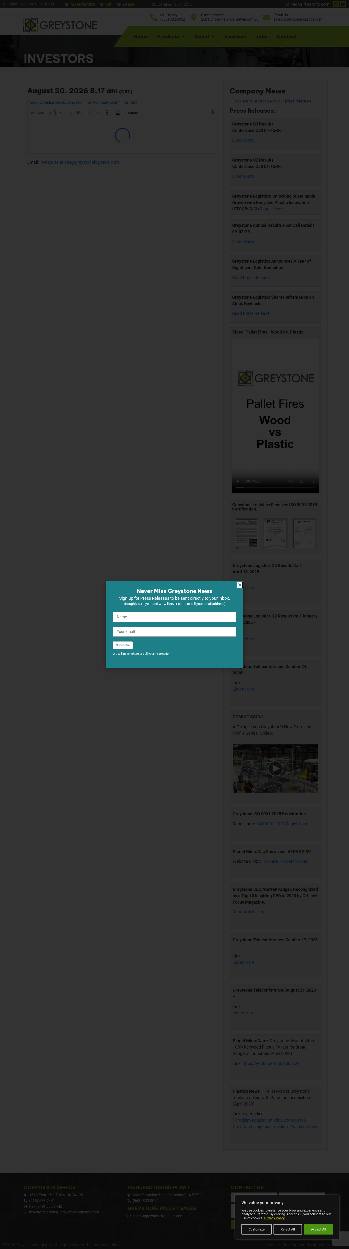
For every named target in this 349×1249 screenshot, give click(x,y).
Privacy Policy (274, 1218)
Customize (257, 1229)
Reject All (288, 1229)
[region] (287, 1217)
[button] (240, 585)
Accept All (318, 1229)
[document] (174, 624)
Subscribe (123, 645)
